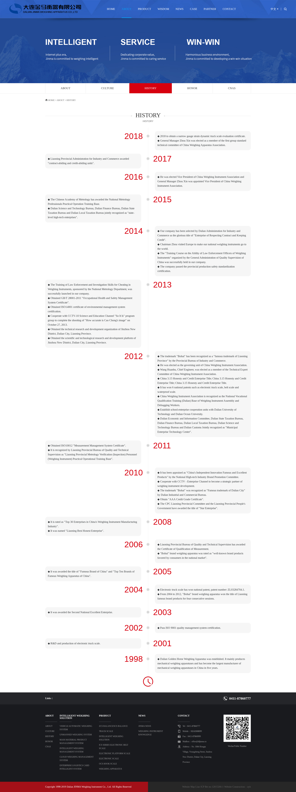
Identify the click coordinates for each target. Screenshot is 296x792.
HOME (111, 9)
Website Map (188, 786)
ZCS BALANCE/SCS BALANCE (113, 726)
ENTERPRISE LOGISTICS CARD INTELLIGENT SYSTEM (74, 767)
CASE (193, 9)
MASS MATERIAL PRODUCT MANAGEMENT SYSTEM (73, 741)
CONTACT (229, 9)
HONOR (192, 88)
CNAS (232, 88)
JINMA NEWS (144, 726)
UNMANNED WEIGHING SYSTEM (76, 734)
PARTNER (210, 9)
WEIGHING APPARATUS (110, 769)
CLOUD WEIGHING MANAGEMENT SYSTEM (77, 759)
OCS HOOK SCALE (108, 764)
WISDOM (163, 9)
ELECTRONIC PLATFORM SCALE (114, 753)
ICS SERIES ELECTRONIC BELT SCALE (113, 747)
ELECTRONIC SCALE (109, 758)
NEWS (179, 9)
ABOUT (126, 9)
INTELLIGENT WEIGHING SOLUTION (111, 738)
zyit (249, 786)
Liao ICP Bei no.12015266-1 (209, 786)
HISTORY (151, 88)
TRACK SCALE (106, 731)
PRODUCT (144, 9)
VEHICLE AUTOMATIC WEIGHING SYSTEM (76, 728)
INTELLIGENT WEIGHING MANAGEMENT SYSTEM (72, 750)
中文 (273, 9)
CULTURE (107, 88)
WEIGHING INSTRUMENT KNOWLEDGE (150, 733)
